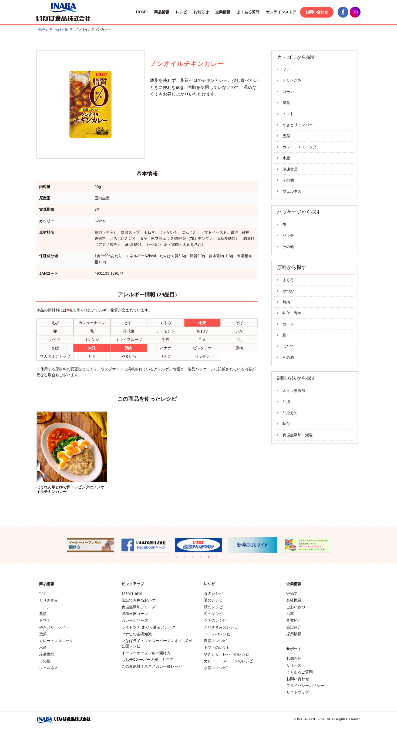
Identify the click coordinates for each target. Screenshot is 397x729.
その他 (288, 180)
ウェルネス (291, 191)
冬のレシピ (213, 614)
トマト (288, 114)
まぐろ (288, 280)
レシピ (181, 12)
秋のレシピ (213, 607)
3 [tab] (194, 559)
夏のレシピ (213, 600)
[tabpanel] (90, 545)
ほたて (288, 346)
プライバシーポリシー (305, 685)
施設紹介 (293, 627)
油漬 (286, 401)
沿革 (290, 614)
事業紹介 (293, 620)
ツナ (286, 69)
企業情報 (222, 12)
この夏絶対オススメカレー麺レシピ (152, 666)
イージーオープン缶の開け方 (146, 653)
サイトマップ (297, 692)
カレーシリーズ (135, 620)
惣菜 (286, 136)
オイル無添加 (293, 390)
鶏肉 (286, 302)
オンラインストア (281, 12)
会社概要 (293, 600)
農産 (286, 102)
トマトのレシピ (217, 647)
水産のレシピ (215, 668)
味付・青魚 (291, 313)
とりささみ (291, 80)
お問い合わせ (316, 12)
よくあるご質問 (299, 672)
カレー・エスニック (299, 147)
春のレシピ (213, 593)
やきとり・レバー (297, 125)
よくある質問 (248, 12)
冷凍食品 (290, 169)
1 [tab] (178, 559)
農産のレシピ (215, 641)
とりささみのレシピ (221, 627)
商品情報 (161, 12)
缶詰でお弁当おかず (139, 600)
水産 (286, 158)
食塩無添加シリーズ (139, 607)
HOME (142, 12)
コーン (288, 91)
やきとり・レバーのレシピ (226, 654)
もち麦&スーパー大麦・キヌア (147, 659)
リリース (293, 665)
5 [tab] (210, 559)
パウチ (288, 235)
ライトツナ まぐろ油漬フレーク (149, 627)
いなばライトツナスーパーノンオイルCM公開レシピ (157, 643)
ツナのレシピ (215, 620)
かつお (288, 291)
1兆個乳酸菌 (132, 593)
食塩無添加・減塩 (297, 435)
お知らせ (201, 12)
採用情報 (293, 634)
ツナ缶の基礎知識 (137, 634)
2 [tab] (186, 559)
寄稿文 (292, 593)
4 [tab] (202, 559)
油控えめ (290, 413)
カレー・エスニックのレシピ (228, 661)
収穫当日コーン (135, 614)
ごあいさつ (295, 607)
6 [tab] (218, 559)
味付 (286, 424)
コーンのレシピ (217, 634)
